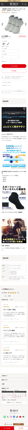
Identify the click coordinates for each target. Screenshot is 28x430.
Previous (2, 24)
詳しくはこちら (16, 78)
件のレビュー (14, 12)
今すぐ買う (14, 70)
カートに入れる (14, 66)
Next (25, 24)
